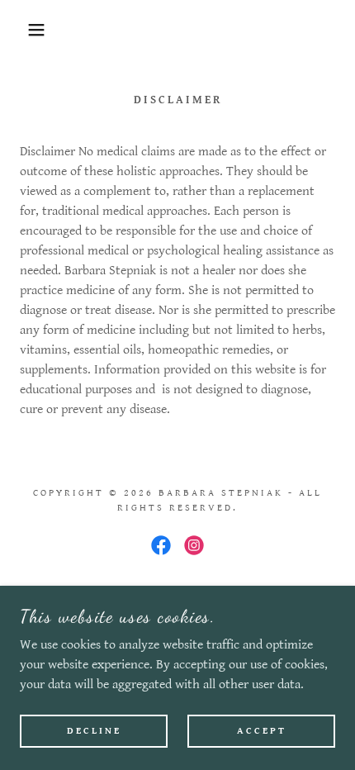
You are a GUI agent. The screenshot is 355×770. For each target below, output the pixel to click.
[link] (161, 545)
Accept (261, 730)
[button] (27, 29)
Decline (94, 730)
